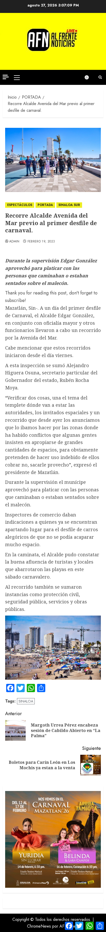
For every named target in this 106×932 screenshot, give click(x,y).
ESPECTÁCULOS (19, 205)
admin (14, 242)
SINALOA (26, 701)
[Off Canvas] (6, 77)
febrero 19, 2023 (41, 242)
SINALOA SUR (69, 205)
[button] (17, 77)
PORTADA (45, 205)
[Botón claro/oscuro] (89, 77)
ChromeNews (39, 926)
